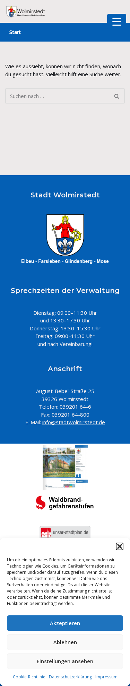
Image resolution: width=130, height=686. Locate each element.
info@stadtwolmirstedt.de (73, 422)
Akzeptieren (65, 623)
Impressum (106, 677)
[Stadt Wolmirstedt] (26, 11)
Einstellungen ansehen (65, 661)
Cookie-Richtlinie (29, 677)
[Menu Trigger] (116, 21)
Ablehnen (65, 642)
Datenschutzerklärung (70, 677)
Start (15, 32)
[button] (119, 546)
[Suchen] (117, 96)
